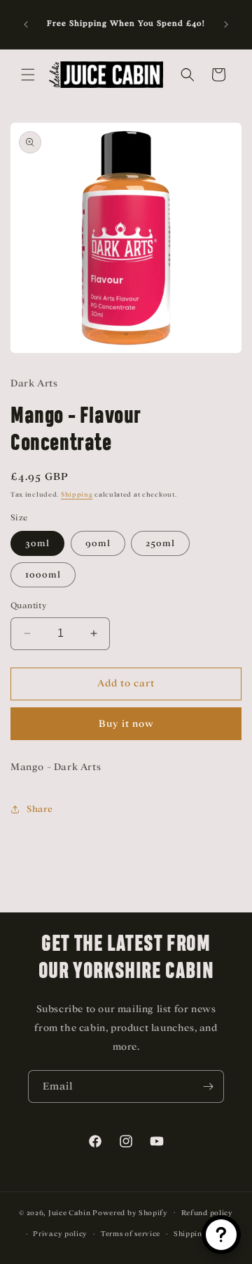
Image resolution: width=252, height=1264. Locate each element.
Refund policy (207, 1213)
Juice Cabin (69, 1212)
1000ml (43, 574)
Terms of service (130, 1233)
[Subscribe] (207, 1086)
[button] (28, 74)
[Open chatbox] (221, 1234)
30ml (37, 543)
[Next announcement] (226, 24)
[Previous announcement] (25, 24)
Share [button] (40, 808)
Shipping (77, 494)
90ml (98, 543)
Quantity (28, 605)
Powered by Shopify (130, 1212)
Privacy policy (60, 1233)
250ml (160, 543)
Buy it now (126, 723)
